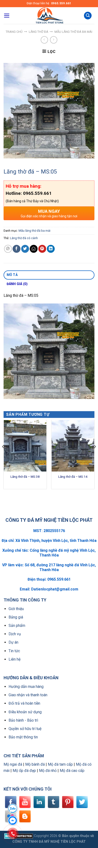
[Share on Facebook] (16, 249)
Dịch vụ (15, 634)
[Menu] (7, 15)
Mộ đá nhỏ (48, 770)
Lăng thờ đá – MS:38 (25, 476)
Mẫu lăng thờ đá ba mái (73, 32)
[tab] (49, 275)
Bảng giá (16, 617)
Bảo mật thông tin (23, 737)
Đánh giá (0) (17, 284)
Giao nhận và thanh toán (28, 695)
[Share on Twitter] (25, 249)
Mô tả (12, 275)
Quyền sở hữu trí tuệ (25, 728)
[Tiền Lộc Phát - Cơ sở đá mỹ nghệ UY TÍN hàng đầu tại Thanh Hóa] (49, 15)
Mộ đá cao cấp (72, 770)
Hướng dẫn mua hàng (26, 686)
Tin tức (14, 651)
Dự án (13, 642)
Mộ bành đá (35, 764)
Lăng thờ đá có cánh (24, 238)
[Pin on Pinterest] (42, 249)
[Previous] (3, 456)
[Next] (94, 456)
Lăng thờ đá (38, 32)
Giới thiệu (16, 609)
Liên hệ (14, 659)
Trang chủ (14, 32)
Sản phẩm (17, 625)
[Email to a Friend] (34, 249)
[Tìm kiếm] (88, 16)
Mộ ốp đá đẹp (24, 770)
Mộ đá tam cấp (60, 764)
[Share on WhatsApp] (8, 249)
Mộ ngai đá (13, 764)
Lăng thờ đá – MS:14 (73, 476)
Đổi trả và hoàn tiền (24, 703)
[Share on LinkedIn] (51, 249)
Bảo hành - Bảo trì (23, 720)
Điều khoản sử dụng (25, 712)
